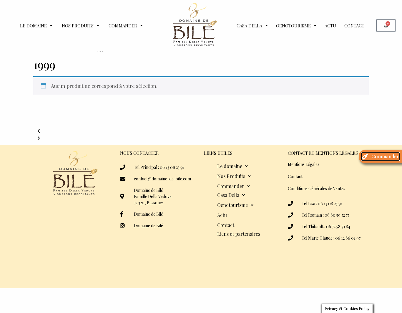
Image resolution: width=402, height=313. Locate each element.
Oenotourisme (293, 26)
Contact (354, 26)
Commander (123, 26)
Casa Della (249, 26)
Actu (330, 26)
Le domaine (33, 26)
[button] (201, 131)
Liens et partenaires (238, 234)
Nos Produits (78, 26)
